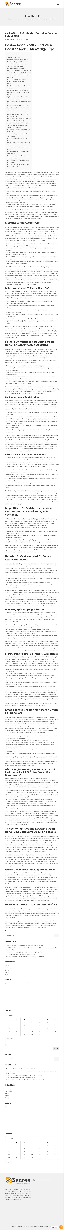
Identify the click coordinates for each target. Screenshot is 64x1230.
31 (39, 1034)
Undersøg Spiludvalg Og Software (16, 79)
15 (24, 1028)
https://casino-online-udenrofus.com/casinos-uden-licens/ (28, 240)
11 (47, 1025)
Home (10, 19)
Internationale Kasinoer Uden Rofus (16, 68)
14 (16, 1028)
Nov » (11, 1039)
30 (32, 1034)
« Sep (7, 1039)
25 (47, 1031)
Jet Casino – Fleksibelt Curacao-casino (18, 112)
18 (47, 1028)
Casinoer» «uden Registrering (15, 66)
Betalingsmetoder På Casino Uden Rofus (18, 59)
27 (9, 1034)
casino (17, 19)
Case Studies (8, 968)
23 (32, 1031)
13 (9, 1028)
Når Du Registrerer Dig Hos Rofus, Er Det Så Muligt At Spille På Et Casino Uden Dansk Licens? (18, 92)
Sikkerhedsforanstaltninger (14, 57)
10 (39, 1025)
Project (7, 974)
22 (24, 1031)
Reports (7, 972)
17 (39, 1028)
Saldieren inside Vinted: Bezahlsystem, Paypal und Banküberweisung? (25, 956)
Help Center (8, 966)
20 (9, 1031)
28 (16, 1034)
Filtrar (6, 1045)
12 (54, 1025)
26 (55, 1031)
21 (16, 1031)
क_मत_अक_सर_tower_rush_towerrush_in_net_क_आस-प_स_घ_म (24, 952)
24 (40, 1031)
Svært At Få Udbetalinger (14, 127)
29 (24, 1034)
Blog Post (7, 970)
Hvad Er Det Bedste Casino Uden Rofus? (18, 105)
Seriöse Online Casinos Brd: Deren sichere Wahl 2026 (20, 954)
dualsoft (19, 39)
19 (54, 1028)
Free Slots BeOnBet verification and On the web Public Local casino (24, 945)
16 (31, 1028)
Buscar (56, 1048)
